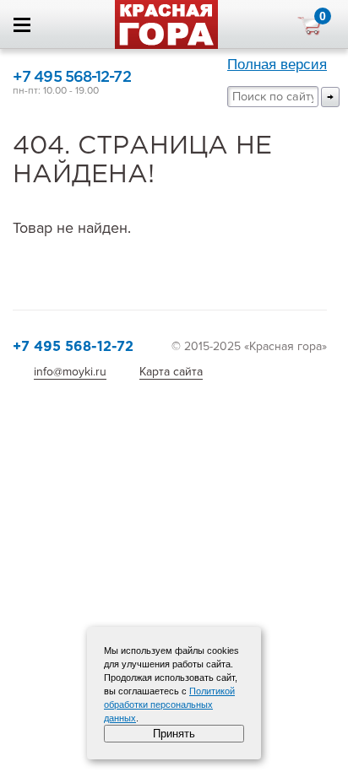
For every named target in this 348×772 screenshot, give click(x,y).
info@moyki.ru (70, 371)
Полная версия (277, 65)
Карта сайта (171, 371)
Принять (174, 733)
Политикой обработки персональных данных (169, 704)
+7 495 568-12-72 (72, 77)
